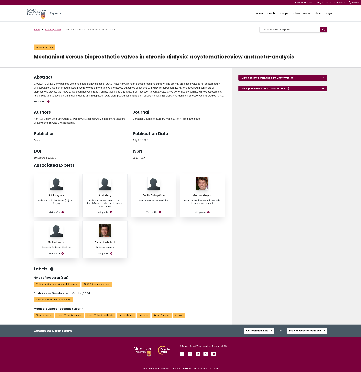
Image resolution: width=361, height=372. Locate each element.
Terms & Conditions (181, 368)
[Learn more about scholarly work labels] (51, 269)
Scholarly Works (301, 13)
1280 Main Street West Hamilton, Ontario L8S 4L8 (203, 346)
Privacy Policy (200, 368)
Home (259, 13)
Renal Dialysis (162, 315)
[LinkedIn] (198, 354)
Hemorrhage (126, 315)
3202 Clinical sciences (97, 284)
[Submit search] (323, 29)
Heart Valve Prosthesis (100, 315)
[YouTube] (213, 354)
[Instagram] (190, 354)
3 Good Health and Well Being (53, 299)
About (318, 13)
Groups (284, 13)
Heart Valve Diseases (69, 315)
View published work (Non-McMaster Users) (267, 77)
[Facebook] (182, 354)
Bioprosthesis (43, 315)
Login (329, 13)
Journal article (44, 47)
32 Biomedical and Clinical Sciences (57, 284)
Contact (214, 368)
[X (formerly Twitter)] (205, 354)
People (271, 13)
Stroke (179, 315)
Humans (143, 315)
